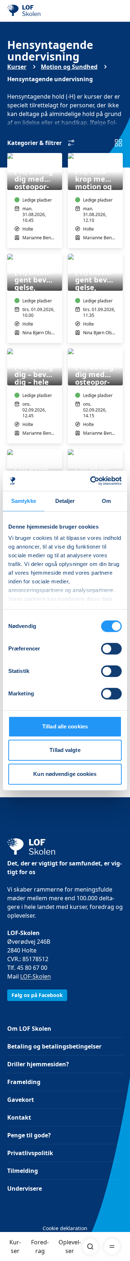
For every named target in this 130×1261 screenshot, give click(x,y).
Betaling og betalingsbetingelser (54, 1046)
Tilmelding (22, 1171)
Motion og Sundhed (69, 67)
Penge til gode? (29, 1135)
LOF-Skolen (35, 976)
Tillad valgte (64, 750)
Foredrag (40, 1246)
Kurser (15, 1246)
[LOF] (43, 10)
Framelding (23, 1082)
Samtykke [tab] (23, 501)
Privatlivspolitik (30, 1153)
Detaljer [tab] (65, 501)
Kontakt (19, 1117)
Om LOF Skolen (29, 1029)
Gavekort (20, 1100)
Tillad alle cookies (65, 726)
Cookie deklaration (65, 1228)
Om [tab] (106, 501)
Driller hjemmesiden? (38, 1064)
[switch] (111, 648)
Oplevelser (69, 1246)
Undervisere (24, 1188)
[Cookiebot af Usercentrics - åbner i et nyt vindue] (92, 480)
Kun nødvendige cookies (64, 774)
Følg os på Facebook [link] (37, 995)
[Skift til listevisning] (118, 142)
